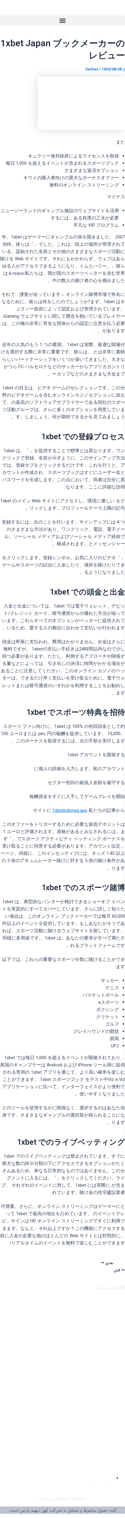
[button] (62, 20)
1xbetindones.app (69, 810)
